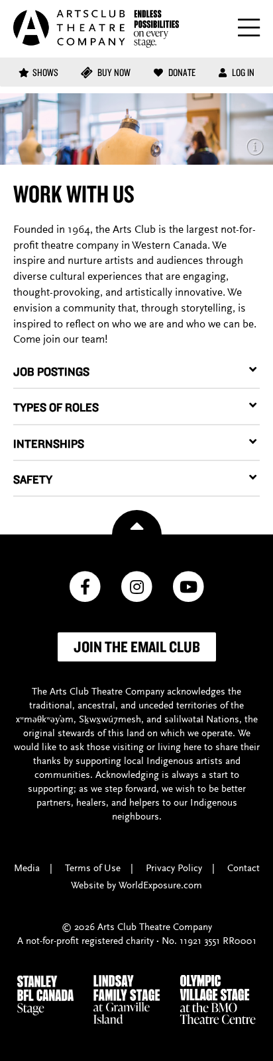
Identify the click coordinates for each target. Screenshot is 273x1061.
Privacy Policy (174, 869)
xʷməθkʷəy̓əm (45, 720)
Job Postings (51, 371)
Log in (242, 72)
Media (27, 869)
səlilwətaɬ (183, 720)
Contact (243, 869)
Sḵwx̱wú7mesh (110, 720)
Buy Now (113, 72)
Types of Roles (56, 407)
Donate (180, 72)
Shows (45, 72)
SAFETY (32, 479)
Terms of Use (93, 869)
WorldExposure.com (160, 886)
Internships (48, 443)
